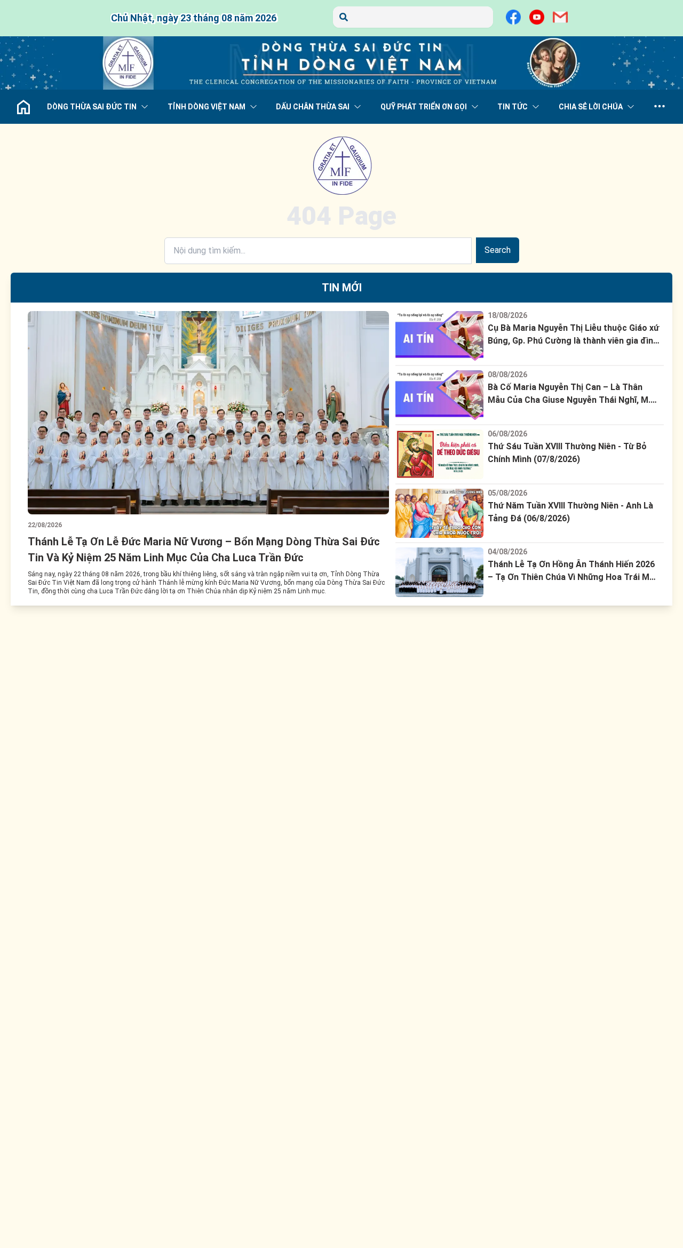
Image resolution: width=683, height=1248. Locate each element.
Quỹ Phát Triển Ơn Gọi (423, 106)
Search (498, 250)
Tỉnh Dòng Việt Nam (206, 106)
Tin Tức (512, 106)
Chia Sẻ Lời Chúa (591, 106)
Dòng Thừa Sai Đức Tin (92, 106)
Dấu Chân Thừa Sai (313, 106)
